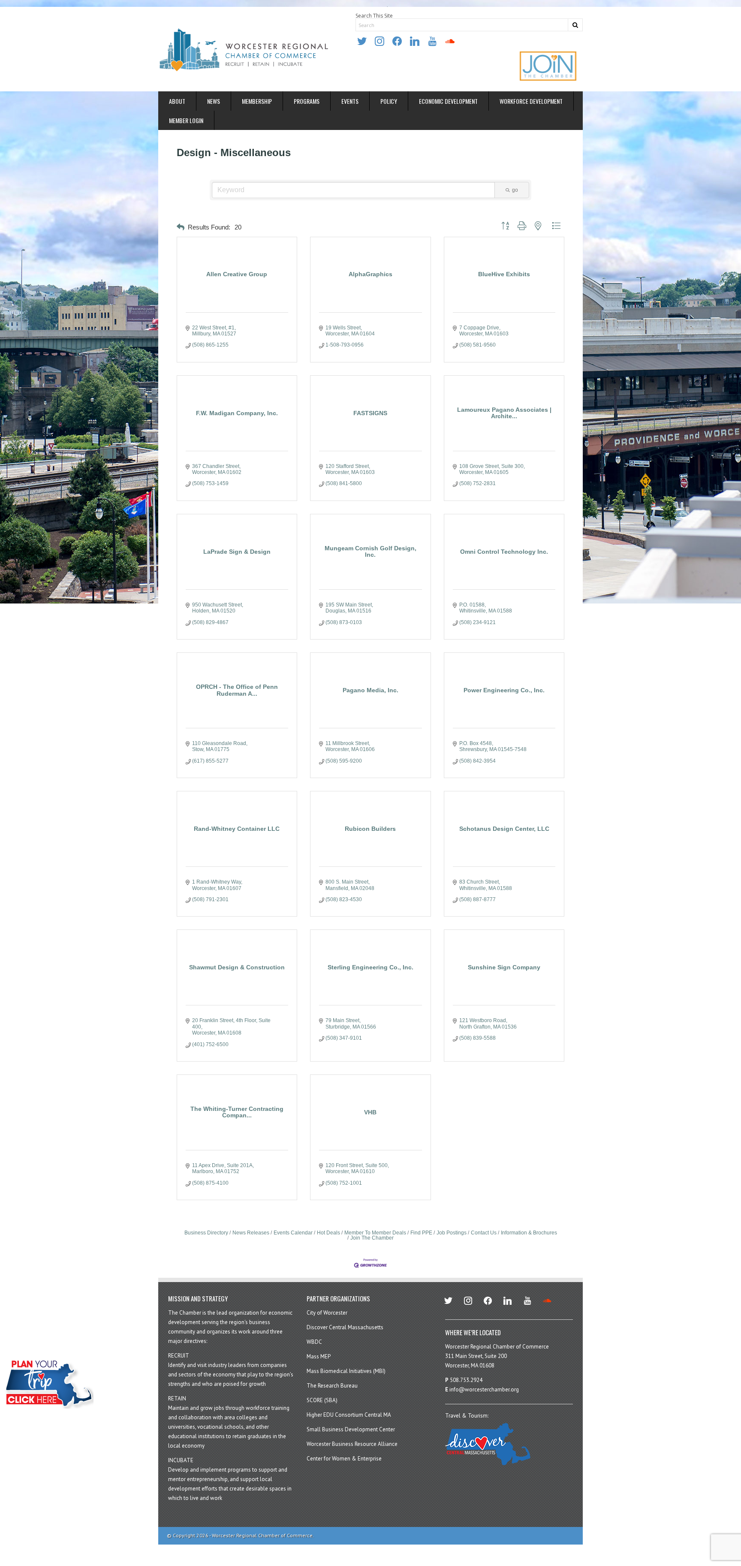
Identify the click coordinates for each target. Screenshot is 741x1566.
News (213, 101)
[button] (180, 227)
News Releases (250, 1233)
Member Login (186, 120)
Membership (257, 101)
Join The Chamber (372, 1238)
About (177, 101)
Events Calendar (293, 1233)
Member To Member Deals (375, 1233)
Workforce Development (531, 101)
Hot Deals (328, 1233)
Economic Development (448, 101)
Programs (306, 101)
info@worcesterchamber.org (484, 1389)
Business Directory (206, 1233)
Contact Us (484, 1233)
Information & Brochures (529, 1233)
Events (349, 101)
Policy (388, 101)
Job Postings (452, 1233)
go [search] (515, 190)
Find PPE (421, 1233)
